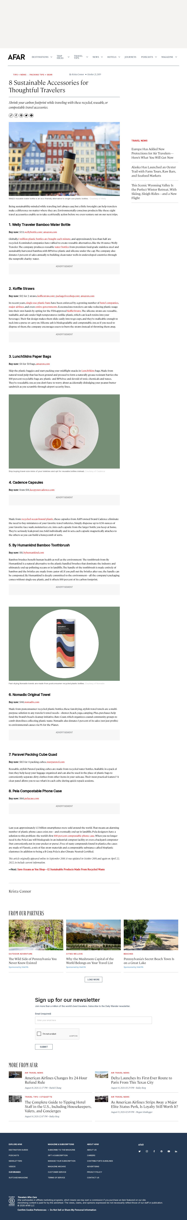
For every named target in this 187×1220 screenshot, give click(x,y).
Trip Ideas (60, 57)
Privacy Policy (94, 1172)
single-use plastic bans (38, 302)
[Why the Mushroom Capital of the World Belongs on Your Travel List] (93, 935)
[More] (51, 57)
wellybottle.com (33, 232)
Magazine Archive (57, 1166)
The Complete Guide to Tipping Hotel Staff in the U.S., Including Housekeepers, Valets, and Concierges (58, 1106)
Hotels (111, 57)
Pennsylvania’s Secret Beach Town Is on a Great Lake (149, 961)
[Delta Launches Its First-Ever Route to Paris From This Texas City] (101, 1074)
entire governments (46, 306)
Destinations (40, 57)
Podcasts (147, 57)
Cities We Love (74, 954)
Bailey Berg (141, 1087)
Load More (93, 979)
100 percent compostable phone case (74, 835)
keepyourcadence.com (42, 489)
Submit (44, 1047)
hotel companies (109, 302)
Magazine (167, 57)
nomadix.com (32, 702)
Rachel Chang (55, 1087)
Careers (91, 1155)
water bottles (62, 246)
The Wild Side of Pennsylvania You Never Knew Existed (33, 961)
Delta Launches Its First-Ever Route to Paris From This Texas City (141, 1080)
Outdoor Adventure (20, 954)
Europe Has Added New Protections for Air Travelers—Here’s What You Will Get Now (152, 153)
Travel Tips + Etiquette (38, 1097)
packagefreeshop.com (67, 295)
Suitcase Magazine (18, 1178)
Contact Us (93, 1178)
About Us (92, 1150)
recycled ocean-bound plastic (37, 519)
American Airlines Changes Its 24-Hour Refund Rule (56, 1080)
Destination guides (18, 1150)
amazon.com (50, 232)
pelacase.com (32, 798)
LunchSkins (88, 370)
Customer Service (57, 1172)
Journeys (130, 57)
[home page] (16, 57)
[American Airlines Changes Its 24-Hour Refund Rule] (15, 1074)
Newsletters (15, 1161)
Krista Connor (20, 891)
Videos (12, 1166)
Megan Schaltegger (144, 1112)
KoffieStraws (74, 310)
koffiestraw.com (45, 295)
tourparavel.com (56, 761)
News (96, 57)
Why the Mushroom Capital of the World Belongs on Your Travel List (90, 961)
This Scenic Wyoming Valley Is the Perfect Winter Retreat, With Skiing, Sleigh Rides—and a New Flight (154, 191)
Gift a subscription (58, 1155)
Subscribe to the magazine (61, 1150)
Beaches (128, 954)
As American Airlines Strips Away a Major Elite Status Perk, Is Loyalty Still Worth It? (144, 1104)
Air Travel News (34, 1073)
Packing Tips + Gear (41, 74)
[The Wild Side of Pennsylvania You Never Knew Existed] (36, 935)
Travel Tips (78, 57)
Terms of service (56, 1178)
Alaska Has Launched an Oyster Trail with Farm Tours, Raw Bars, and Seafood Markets (153, 171)
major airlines (16, 306)
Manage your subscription (61, 1161)
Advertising (93, 1166)
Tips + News (19, 74)
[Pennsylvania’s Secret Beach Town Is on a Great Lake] (151, 935)
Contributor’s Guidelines (100, 1161)
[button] (32, 1209)
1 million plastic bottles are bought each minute (44, 238)
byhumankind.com (34, 552)
